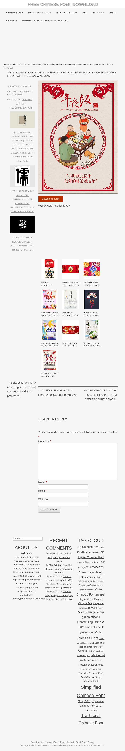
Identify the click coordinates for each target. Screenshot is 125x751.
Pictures (11, 20)
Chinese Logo (97, 581)
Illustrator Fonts (67, 12)
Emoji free (98, 603)
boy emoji (80, 562)
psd (88, 655)
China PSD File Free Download (26, 64)
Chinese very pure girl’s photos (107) (59, 557)
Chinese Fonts (14, 12)
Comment (44, 441)
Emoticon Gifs (85, 612)
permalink (27, 100)
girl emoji (98, 612)
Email (42, 490)
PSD (85, 12)
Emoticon (83, 608)
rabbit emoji (98, 655)
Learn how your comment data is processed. (21, 391)
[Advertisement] (62, 43)
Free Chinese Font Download (62, 4)
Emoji (113, 12)
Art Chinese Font (88, 547)
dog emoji (100, 595)
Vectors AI (98, 12)
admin (28, 86)
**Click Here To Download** (54, 205)
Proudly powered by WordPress (45, 742)
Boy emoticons (92, 562)
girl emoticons (91, 617)
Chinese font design (91, 577)
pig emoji (96, 651)
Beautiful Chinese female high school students (59, 569)
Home (6, 64)
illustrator (89, 627)
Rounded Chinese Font (91, 673)
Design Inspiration (39, 12)
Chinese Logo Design (87, 585)
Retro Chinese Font (93, 669)
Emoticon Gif (94, 607)
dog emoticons (86, 599)
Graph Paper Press (84, 742)
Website (43, 499)
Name (42, 482)
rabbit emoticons (91, 660)
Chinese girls (85, 581)
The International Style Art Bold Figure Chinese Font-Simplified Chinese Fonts (101, 395)
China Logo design (90, 572)
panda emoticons (88, 647)
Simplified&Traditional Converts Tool (45, 20)
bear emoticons (90, 552)
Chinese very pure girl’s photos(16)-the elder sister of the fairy (59, 595)
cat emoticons (94, 567)
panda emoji (99, 643)
